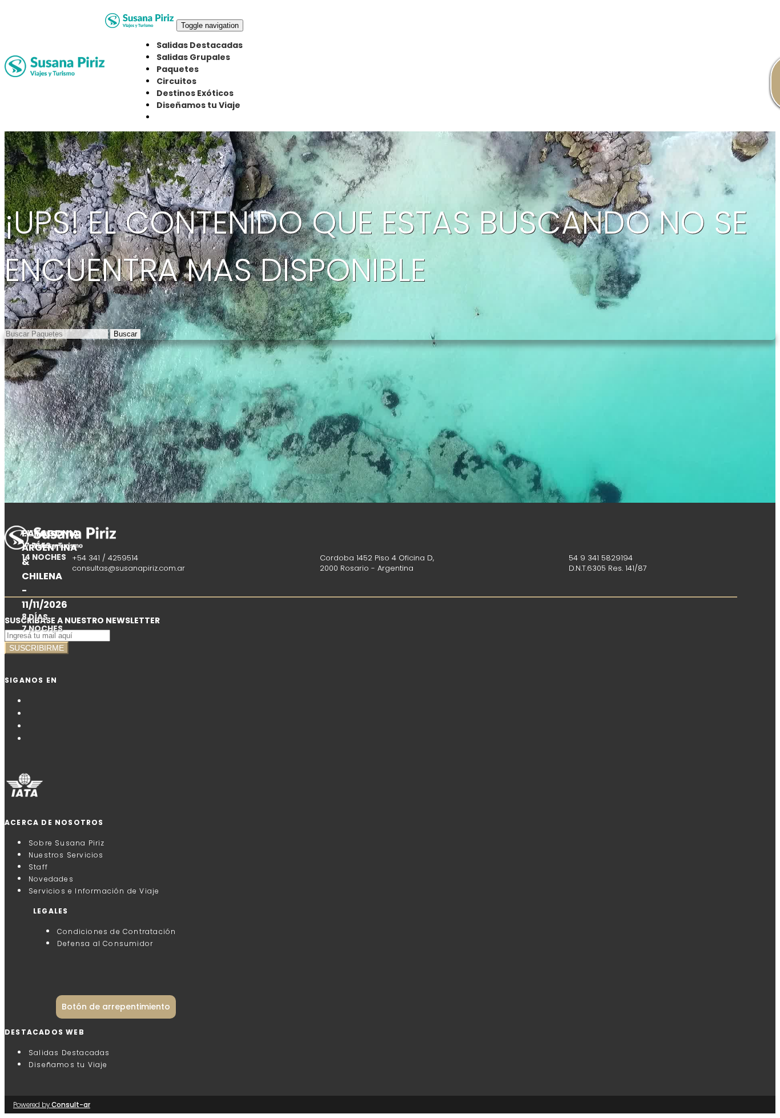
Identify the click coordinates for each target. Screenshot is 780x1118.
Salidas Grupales (193, 57)
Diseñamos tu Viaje (198, 105)
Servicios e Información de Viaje (94, 891)
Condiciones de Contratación (116, 931)
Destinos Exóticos (195, 93)
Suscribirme (36, 647)
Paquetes (177, 69)
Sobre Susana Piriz (67, 843)
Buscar (125, 334)
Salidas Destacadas (199, 45)
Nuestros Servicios (66, 855)
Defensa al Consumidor (105, 943)
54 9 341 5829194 (601, 557)
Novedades (51, 879)
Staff (38, 867)
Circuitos (176, 81)
